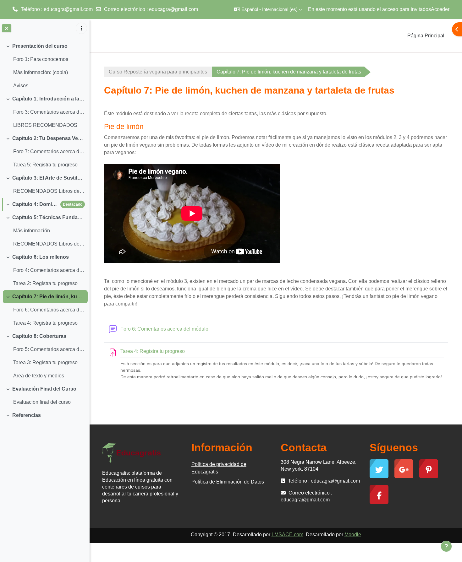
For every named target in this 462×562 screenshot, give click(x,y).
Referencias (26, 415)
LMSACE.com (287, 534)
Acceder (440, 9)
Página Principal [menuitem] (425, 35)
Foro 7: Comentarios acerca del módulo (49, 151)
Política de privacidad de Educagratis (218, 468)
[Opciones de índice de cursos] (81, 28)
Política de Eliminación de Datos (227, 481)
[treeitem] (44, 66)
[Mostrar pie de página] (446, 546)
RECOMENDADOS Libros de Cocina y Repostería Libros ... (49, 191)
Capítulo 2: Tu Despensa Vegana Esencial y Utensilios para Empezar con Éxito (48, 138)
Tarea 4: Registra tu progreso (45, 323)
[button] (267, 9)
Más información (31, 230)
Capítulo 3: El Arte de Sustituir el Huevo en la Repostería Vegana (48, 178)
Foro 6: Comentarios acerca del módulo (49, 309)
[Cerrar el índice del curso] (7, 28)
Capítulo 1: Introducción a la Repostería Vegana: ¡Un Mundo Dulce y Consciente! (48, 98)
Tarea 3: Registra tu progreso (45, 362)
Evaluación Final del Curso (44, 389)
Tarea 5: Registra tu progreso (45, 164)
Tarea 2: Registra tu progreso (45, 283)
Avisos (20, 85)
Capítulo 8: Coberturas (39, 336)
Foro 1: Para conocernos (40, 59)
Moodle (352, 534)
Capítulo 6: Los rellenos (40, 257)
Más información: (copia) (40, 72)
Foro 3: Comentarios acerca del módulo (49, 112)
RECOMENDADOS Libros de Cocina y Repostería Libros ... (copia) (49, 243)
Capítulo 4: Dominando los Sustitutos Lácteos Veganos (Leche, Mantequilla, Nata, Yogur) (35, 204)
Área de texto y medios (38, 375)
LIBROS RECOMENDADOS (45, 125)
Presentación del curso (40, 46)
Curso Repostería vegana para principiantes (158, 71)
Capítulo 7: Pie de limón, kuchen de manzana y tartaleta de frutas (48, 296)
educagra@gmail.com (173, 9)
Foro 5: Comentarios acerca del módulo (49, 349)
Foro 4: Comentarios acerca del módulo (49, 270)
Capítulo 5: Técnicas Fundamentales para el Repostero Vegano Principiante (48, 217)
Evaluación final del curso (42, 402)
